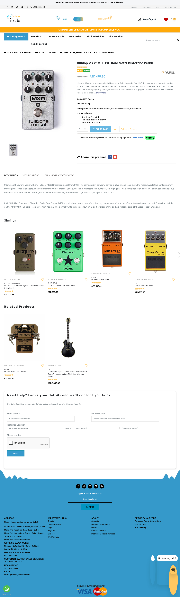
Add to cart (102, 129)
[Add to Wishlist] (115, 129)
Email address (14, 413)
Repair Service (39, 43)
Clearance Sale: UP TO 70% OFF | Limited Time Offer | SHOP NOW (89, 30)
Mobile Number (98, 413)
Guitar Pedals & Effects (29, 52)
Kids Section (115, 36)
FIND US (134, 7)
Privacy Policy (141, 524)
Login (50, 527)
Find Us (94, 527)
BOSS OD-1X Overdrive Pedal (144, 284)
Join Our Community (100, 524)
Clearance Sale (55, 36)
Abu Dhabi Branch (90, 122)
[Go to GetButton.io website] (6, 594)
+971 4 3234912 (38, 7)
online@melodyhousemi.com (17, 574)
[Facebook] (110, 157)
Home (7, 52)
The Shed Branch (90, 117)
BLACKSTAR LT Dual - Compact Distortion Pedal (61, 284)
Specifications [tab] (30, 175)
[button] (173, 18)
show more (101, 93)
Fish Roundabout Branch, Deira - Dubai (26, 533)
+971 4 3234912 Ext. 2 (13, 562)
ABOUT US (146, 7)
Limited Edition (95, 36)
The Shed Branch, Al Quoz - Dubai (30, 526)
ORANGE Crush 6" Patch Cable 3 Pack (15, 370)
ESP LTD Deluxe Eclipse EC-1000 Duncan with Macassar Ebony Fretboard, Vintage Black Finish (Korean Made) (67, 373)
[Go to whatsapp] (6, 588)
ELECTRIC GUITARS (54, 366)
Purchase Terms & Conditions (148, 521)
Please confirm (14, 435)
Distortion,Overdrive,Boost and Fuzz (71, 52)
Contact (51, 534)
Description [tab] (11, 175)
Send (16, 453)
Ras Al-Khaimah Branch (20, 539)
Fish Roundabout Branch (93, 120)
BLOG (158, 7)
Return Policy (140, 527)
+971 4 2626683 (11, 568)
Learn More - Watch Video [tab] (58, 175)
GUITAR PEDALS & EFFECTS (13, 280)
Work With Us (53, 537)
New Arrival (75, 36)
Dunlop (87, 103)
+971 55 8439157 (11, 555)
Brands (51, 521)
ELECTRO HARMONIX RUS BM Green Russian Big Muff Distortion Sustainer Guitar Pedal (24, 285)
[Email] (115, 157)
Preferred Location (16, 425)
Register (51, 530)
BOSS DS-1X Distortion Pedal (100, 278)
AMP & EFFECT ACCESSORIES (14, 366)
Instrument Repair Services (103, 534)
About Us (95, 521)
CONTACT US (170, 7)
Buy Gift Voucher (98, 530)
